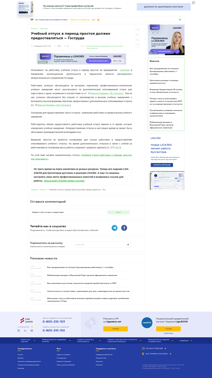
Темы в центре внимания (66, 365)
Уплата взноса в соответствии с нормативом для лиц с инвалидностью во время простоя (88, 291)
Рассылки (99, 361)
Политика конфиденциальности (29, 361)
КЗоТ (117, 147)
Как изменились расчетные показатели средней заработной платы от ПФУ (81, 283)
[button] (28, 340)
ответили (125, 70)
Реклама (21, 368)
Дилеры (20, 358)
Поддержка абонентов (104, 354)
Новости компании (63, 354)
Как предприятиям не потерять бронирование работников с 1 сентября (80, 267)
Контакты (99, 365)
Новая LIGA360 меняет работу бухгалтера (161, 148)
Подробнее (168, 333)
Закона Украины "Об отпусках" (107, 93)
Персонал (44, 29)
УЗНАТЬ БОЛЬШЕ (162, 165)
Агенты (20, 354)
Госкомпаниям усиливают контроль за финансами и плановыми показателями (166, 113)
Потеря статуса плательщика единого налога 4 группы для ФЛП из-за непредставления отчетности (166, 101)
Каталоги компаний (64, 361)
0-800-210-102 (54, 330)
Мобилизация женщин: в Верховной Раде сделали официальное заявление (82, 275)
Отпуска (34, 29)
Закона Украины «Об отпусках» (54, 105)
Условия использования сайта (28, 365)
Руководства (61, 358)
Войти (118, 212)
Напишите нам (101, 358)
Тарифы (115, 329)
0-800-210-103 (54, 321)
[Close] (193, 2)
